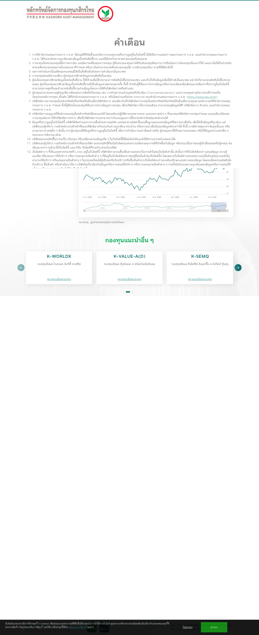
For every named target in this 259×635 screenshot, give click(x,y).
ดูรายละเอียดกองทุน (59, 279)
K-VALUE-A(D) (130, 257)
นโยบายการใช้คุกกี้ (77, 627)
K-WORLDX (59, 257)
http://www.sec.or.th (202, 97)
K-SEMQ (200, 257)
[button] (20, 267)
